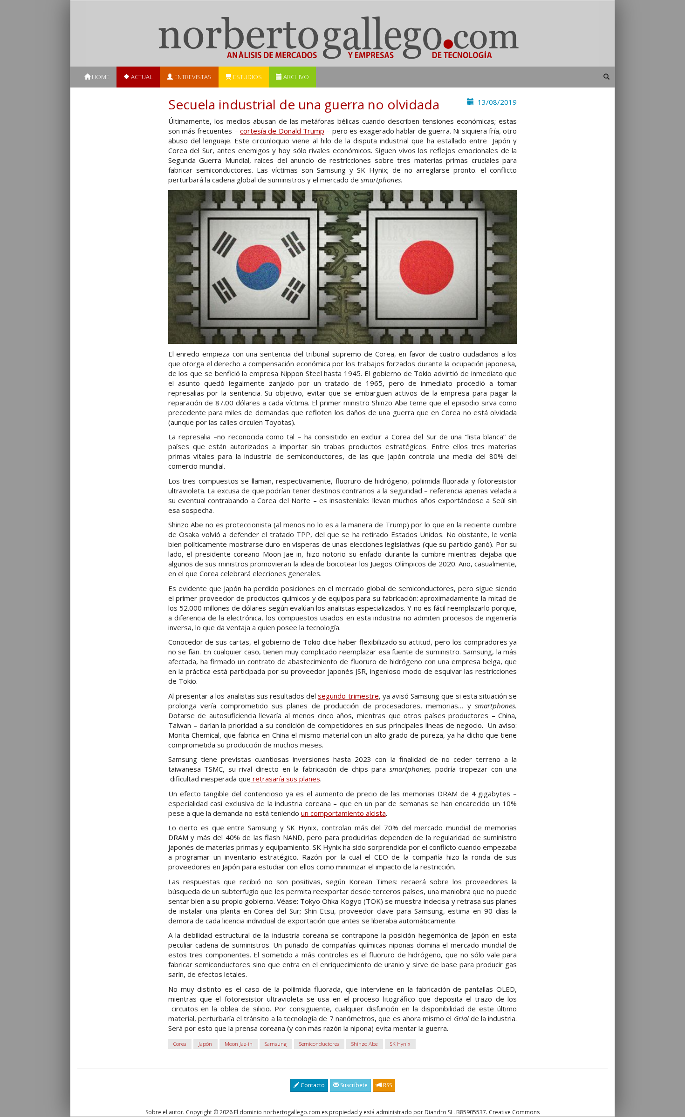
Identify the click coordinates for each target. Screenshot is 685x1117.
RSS (387, 1085)
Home (100, 77)
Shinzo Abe (364, 1043)
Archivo (295, 77)
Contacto (312, 1085)
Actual (141, 77)
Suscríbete (353, 1085)
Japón (205, 1043)
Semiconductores (319, 1043)
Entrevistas (192, 77)
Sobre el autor (164, 1112)
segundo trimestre (348, 695)
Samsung (276, 1043)
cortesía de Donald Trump (282, 130)
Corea (179, 1043)
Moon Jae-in (239, 1043)
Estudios (247, 77)
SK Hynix (400, 1043)
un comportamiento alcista (343, 813)
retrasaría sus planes (285, 778)
